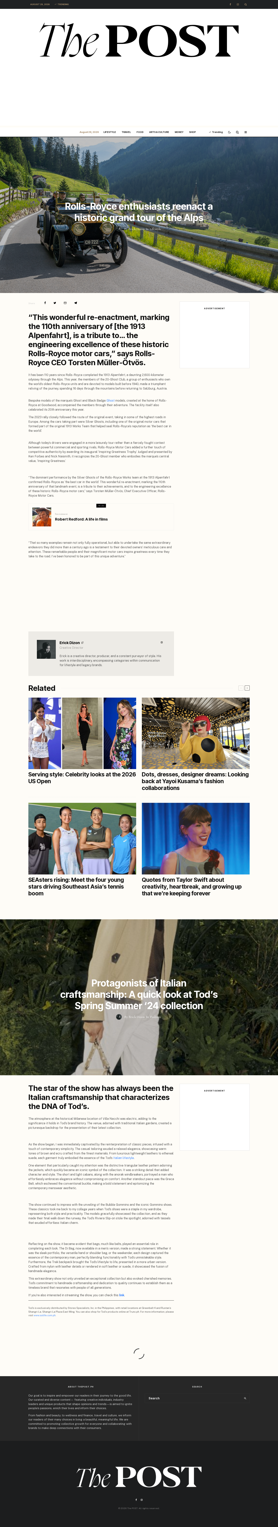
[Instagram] (238, 4)
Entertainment (61, 514)
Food (140, 132)
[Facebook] (230, 4)
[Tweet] (55, 302)
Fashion (155, 1017)
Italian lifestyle (123, 1158)
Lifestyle (109, 132)
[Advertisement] (139, 99)
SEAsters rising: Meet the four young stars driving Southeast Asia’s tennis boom (76, 886)
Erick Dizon (70, 642)
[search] (245, 1398)
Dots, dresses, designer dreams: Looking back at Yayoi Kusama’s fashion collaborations (195, 781)
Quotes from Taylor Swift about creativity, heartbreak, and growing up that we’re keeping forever (192, 886)
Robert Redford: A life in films (81, 519)
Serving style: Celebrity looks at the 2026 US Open (82, 778)
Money (179, 132)
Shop (192, 132)
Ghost (110, 400)
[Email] (65, 302)
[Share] (45, 302)
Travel (126, 132)
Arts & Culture (159, 132)
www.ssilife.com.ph (45, 1315)
